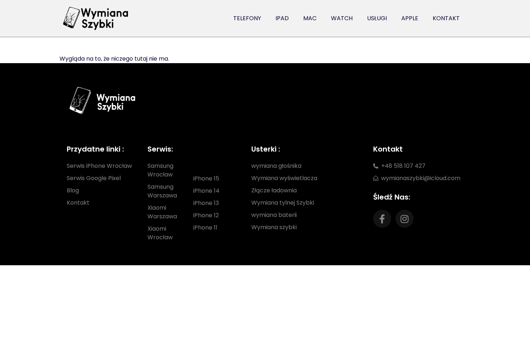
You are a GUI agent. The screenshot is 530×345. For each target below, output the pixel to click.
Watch (342, 18)
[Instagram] (405, 219)
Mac (310, 18)
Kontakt (446, 18)
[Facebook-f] (382, 219)
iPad (282, 18)
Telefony (247, 18)
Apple (409, 18)
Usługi (377, 18)
